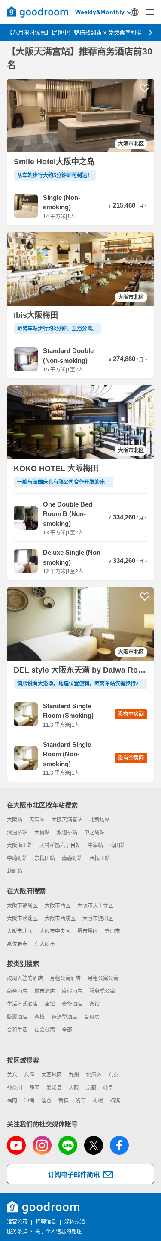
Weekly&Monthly (100, 12)
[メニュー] (150, 12)
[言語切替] (134, 12)
